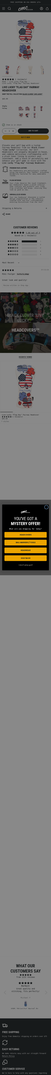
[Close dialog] (46, 507)
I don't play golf (26, 565)
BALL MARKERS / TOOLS (25, 542)
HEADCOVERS (25, 535)
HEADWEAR (25, 550)
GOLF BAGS (25, 558)
